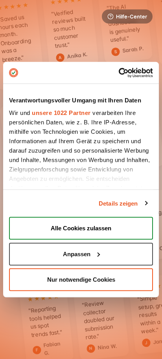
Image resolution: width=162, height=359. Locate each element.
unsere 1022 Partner (61, 112)
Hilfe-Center (131, 16)
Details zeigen (118, 203)
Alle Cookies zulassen (81, 228)
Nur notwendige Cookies (81, 279)
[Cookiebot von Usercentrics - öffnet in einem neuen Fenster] (118, 72)
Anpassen (76, 253)
